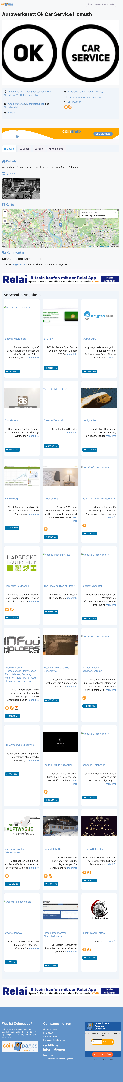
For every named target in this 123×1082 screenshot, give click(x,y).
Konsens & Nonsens (93, 765)
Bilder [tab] (26, 148)
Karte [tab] (40, 148)
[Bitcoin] (66, 108)
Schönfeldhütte (52, 849)
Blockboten (11, 420)
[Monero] (16, 708)
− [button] (5, 214)
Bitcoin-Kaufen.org (15, 338)
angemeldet (19, 264)
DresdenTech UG (53, 420)
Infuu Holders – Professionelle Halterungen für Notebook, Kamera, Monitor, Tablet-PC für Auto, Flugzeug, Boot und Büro (21, 674)
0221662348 (74, 102)
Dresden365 (51, 498)
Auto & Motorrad (16, 103)
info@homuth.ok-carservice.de (84, 97)
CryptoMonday (13, 932)
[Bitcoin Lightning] (70, 108)
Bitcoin (11, 112)
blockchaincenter (92, 586)
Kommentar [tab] (58, 148)
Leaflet (89, 246)
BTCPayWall (108, 1060)
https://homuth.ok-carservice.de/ (85, 91)
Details (11, 161)
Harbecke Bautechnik (17, 586)
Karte (10, 205)
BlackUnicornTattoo (93, 932)
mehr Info (33, 357)
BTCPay (48, 338)
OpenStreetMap (105, 246)
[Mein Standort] (104, 216)
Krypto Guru (89, 338)
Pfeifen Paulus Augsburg (58, 765)
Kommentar (15, 253)
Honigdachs (89, 420)
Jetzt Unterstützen (102, 1054)
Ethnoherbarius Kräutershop (98, 498)
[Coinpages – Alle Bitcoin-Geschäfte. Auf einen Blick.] (7, 4)
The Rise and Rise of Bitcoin (59, 586)
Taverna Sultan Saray (94, 849)
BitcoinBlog (11, 498)
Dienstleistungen (35, 103)
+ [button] (5, 211)
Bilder (10, 174)
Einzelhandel (11, 107)
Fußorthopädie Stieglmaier (20, 745)
